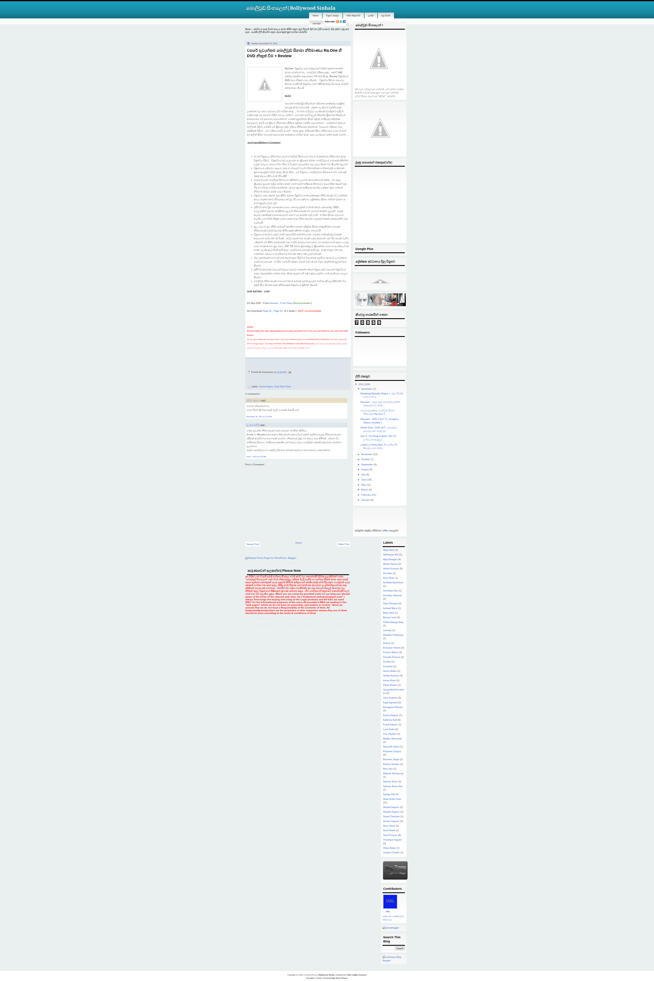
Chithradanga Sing (393, 622)
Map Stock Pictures (339, 978)
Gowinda (388, 666)
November (366, 454)
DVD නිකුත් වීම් (353, 15)
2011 (361, 384)
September (367, 464)
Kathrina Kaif (390, 720)
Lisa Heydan (389, 734)
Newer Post (253, 544)
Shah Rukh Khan (282, 386)
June (364, 479)
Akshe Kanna (390, 564)
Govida (387, 661)
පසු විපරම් (385, 15)
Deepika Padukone (393, 635)
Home (315, 15)
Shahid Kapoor (391, 807)
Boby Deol (388, 613)
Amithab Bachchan (393, 582)
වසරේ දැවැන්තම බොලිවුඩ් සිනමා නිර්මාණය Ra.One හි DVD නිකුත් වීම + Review (294, 53)
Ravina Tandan (391, 764)
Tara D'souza (390, 835)
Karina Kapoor (266, 386)
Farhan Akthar (390, 652)
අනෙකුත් (317, 23)
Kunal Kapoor (390, 724)
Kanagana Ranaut (393, 707)
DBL (388, 912)
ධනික (384, 530)
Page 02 (278, 311)
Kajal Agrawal (390, 702)
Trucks (319, 978)
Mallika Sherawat (392, 738)
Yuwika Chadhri (391, 852)
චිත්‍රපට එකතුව (332, 15)
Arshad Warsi (390, 608)
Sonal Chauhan (391, 816)
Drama (386, 643)
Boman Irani (389, 617)
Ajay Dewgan (390, 559)
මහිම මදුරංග (253, 400)
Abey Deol (388, 550)
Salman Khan (390, 781)
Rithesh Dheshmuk (393, 773)
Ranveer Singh (391, 759)
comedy (387, 630)
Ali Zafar (387, 573)
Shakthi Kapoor (391, 812)
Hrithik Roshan (391, 675)
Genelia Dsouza (391, 657)
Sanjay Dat (389, 794)
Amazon (273, 303)
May (363, 485)
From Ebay (286, 303)
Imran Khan (389, 680)
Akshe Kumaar (391, 568)
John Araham (390, 698)
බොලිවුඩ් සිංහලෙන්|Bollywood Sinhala (291, 8)
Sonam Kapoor (391, 821)
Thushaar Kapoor (392, 839)
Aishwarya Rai (390, 554)
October (365, 459)
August (365, 469)
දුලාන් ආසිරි (252, 425)
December (366, 389)
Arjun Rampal (390, 603)
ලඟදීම (371, 15)
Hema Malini (389, 671)
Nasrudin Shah (391, 746)
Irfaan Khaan (390, 685)
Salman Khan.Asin (393, 786)
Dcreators (310, 978)
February (366, 495)
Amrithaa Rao (390, 590)
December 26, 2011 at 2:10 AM (259, 417)
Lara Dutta (388, 729)
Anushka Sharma (392, 595)
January (365, 500)
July (363, 474)
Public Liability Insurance (356, 975)
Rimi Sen (388, 769)
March (364, 489)
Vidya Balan (389, 848)
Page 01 (267, 311)
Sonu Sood (389, 826)
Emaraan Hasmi (391, 647)
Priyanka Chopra (392, 751)
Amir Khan (388, 578)
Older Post (343, 544)
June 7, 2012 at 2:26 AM (256, 457)
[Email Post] (289, 372)
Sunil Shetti (389, 830)
